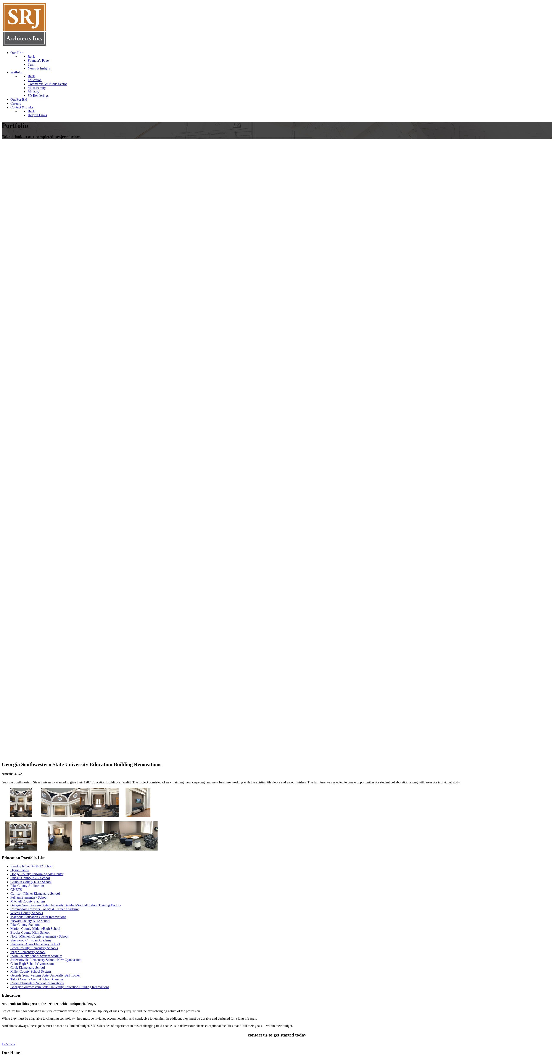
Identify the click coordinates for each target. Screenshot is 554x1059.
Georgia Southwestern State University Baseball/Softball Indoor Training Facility (65, 905)
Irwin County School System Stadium (36, 956)
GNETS (16, 889)
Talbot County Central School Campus (36, 979)
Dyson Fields (19, 870)
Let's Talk (8, 1044)
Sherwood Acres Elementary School (35, 944)
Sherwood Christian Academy (31, 940)
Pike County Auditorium (27, 886)
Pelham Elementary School (28, 897)
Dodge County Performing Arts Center (36, 874)
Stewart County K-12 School (30, 921)
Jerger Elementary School (27, 952)
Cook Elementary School (27, 967)
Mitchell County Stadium (27, 901)
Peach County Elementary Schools (34, 948)
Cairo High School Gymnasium (32, 963)
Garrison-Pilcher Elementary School (35, 893)
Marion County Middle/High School (35, 928)
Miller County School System (30, 971)
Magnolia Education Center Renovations (38, 917)
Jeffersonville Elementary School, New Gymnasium (45, 960)
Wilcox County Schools (26, 913)
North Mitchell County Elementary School (39, 936)
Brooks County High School (30, 932)
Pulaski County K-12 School (30, 878)
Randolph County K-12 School (31, 866)
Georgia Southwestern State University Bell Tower (45, 975)
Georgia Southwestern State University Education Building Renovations (59, 987)
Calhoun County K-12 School (31, 882)
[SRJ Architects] (24, 45)
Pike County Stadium (25, 925)
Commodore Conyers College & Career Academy (44, 909)
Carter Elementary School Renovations (37, 983)
